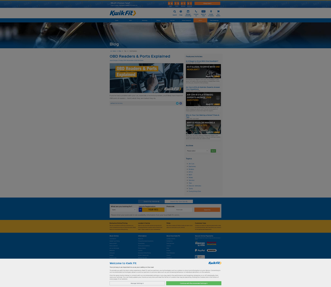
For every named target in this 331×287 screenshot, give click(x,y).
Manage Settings (137, 283)
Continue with (193, 283)
